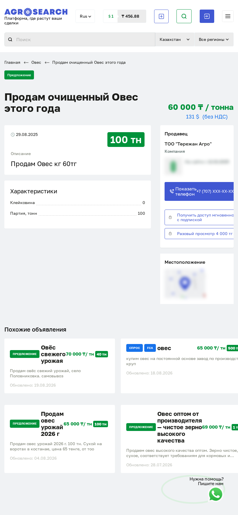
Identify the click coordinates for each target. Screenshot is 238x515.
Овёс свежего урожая (53, 354)
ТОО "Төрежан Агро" (188, 144)
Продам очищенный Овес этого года (88, 62)
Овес (35, 62)
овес (164, 348)
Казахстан (170, 39)
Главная (12, 62)
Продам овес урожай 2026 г (52, 423)
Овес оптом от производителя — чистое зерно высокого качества (179, 427)
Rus (83, 16)
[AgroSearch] (36, 10)
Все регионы (211, 39)
